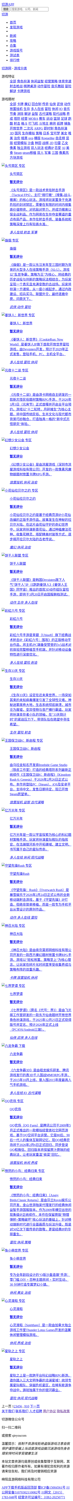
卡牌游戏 (23, 91)
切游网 (6, 68)
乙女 (65, 143)
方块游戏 (16, 157)
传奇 (45, 104)
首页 (13, 22)
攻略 (13, 40)
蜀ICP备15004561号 (51, 1487)
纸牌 (60, 123)
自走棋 (60, 138)
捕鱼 (67, 123)
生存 (27, 109)
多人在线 (37, 109)
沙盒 (31, 143)
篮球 (57, 118)
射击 (17, 123)
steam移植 (29, 152)
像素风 (64, 152)
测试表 (14, 55)
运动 (49, 118)
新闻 (13, 36)
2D (51, 143)
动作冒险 (43, 86)
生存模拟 (28, 133)
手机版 (19, 1487)
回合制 (36, 104)
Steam (18, 152)
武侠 (60, 104)
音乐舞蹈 (57, 86)
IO (61, 109)
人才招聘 (35, 1411)
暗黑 (24, 138)
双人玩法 (37, 148)
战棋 (45, 143)
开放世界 (16, 128)
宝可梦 (55, 133)
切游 (5, 14)
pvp (30, 138)
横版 (37, 138)
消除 (20, 113)
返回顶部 (30, 1487)
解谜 (27, 113)
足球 (64, 118)
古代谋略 (45, 113)
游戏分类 (20, 68)
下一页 (35, 1406)
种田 (38, 143)
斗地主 (44, 123)
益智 (35, 113)
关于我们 (8, 1411)
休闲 (55, 109)
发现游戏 (16, 27)
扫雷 (57, 143)
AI (63, 148)
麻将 (52, 123)
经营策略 (51, 81)
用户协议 (49, 1411)
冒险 (48, 109)
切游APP (8, 4)
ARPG (38, 128)
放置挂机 (16, 109)
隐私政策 (63, 1411)
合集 (13, 45)
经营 (24, 118)
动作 (67, 104)
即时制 (49, 128)
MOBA (33, 118)
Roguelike (48, 138)
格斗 (24, 123)
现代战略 (59, 113)
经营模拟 (20, 143)
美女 (64, 133)
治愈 (17, 138)
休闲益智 (37, 81)
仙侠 (52, 104)
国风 (18, 133)
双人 (40, 152)
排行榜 (14, 60)
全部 (13, 81)
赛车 (42, 118)
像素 (13, 148)
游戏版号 (16, 50)
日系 (46, 133)
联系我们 (21, 1411)
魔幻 (27, 104)
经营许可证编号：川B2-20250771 (41, 1497)
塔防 (17, 118)
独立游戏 (23, 148)
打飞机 (33, 123)
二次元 (28, 128)
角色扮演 (23, 81)
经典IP (49, 148)
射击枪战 (16, 86)
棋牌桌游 (30, 86)
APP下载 (8, 1487)
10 (27, 1406)
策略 (39, 133)
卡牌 (20, 104)
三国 (55, 152)
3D (12, 133)
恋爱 (58, 148)
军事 (47, 152)
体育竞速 (64, 81)
